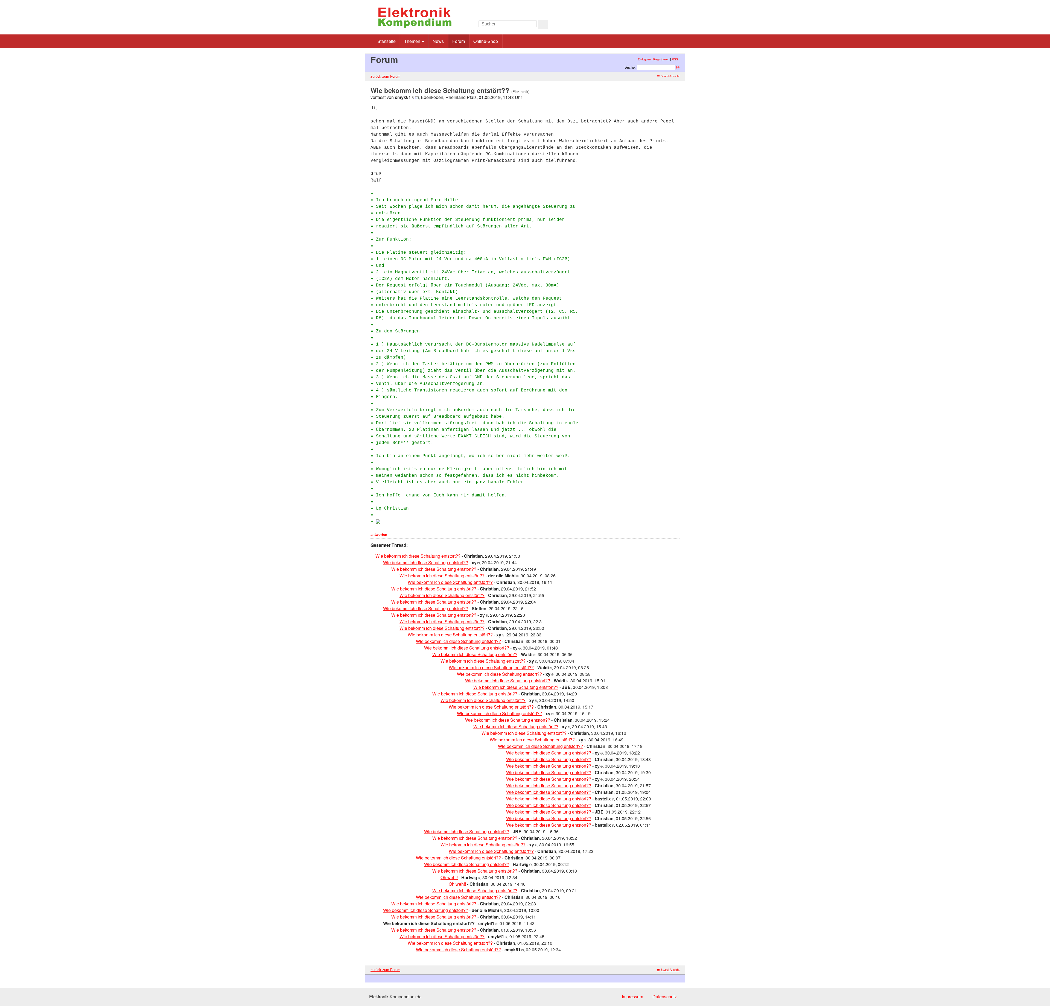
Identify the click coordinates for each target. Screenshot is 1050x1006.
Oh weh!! (449, 877)
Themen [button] (412, 41)
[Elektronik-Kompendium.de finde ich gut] (667, 25)
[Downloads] (654, 25)
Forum (458, 41)
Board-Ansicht (670, 76)
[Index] (642, 25)
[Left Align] (543, 24)
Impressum (632, 996)
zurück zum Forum (385, 76)
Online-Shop (485, 41)
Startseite (386, 41)
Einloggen (644, 59)
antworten (379, 535)
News (438, 41)
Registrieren (661, 59)
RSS (675, 59)
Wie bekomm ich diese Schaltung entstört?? (417, 556)
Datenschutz (664, 996)
